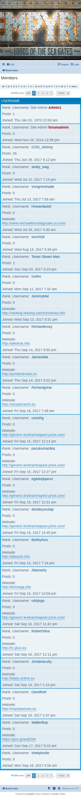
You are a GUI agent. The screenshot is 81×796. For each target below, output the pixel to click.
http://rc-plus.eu (14, 648)
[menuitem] (10, 64)
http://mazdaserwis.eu (19, 709)
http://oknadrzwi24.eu (19, 404)
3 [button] (42, 93)
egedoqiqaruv (42, 479)
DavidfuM (38, 692)
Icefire (36, 276)
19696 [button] (61, 93)
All (3, 86)
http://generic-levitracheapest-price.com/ (33, 435)
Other (74, 86)
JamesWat (39, 357)
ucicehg (37, 418)
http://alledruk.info (16, 343)
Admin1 (54, 108)
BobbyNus (39, 540)
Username (10, 101)
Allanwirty (39, 570)
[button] (28, 93)
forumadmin (58, 127)
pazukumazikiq (43, 448)
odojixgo (38, 601)
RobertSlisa (40, 631)
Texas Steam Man (45, 257)
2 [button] (38, 93)
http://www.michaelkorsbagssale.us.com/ (34, 223)
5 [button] (51, 93)
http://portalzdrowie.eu (19, 374)
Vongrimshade (42, 187)
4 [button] (47, 93)
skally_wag (40, 167)
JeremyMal (40, 296)
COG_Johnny (42, 147)
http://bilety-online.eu (18, 678)
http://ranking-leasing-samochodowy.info (33, 313)
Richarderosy (41, 327)
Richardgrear (41, 387)
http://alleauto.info (16, 557)
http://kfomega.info (16, 587)
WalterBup (39, 722)
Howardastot (41, 206)
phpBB (30, 794)
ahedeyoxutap (42, 509)
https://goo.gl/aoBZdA (19, 739)
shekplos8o (40, 753)
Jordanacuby (41, 662)
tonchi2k (38, 237)
